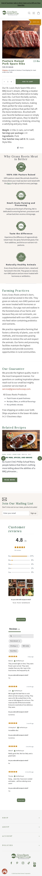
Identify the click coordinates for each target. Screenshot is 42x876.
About (6, 827)
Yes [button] (9, 678)
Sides (9, 454)
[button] (21, 556)
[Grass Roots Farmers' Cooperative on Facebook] (11, 863)
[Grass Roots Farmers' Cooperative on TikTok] (29, 863)
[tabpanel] (21, 719)
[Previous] (3, 458)
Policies (7, 845)
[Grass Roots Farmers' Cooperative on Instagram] (23, 863)
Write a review (21, 620)
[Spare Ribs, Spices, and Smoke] (21, 440)
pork (4, 454)
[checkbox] (26, 646)
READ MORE (9, 480)
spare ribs (17, 454)
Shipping (5, 70)
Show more (21, 800)
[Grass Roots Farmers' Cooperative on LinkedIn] (34, 863)
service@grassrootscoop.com (16, 389)
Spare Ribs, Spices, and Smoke (17, 457)
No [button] (9, 763)
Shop (5, 818)
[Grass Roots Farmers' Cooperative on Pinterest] (17, 863)
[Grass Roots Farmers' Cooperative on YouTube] (34, 865)
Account (7, 836)
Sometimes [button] (11, 715)
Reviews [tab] (14, 629)
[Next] (40, 458)
